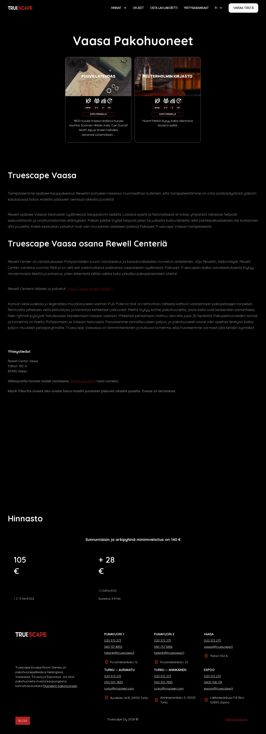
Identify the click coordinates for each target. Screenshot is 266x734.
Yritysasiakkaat (196, 8)
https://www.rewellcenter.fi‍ (90, 288)
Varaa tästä (243, 8)
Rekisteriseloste (236, 719)
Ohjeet (138, 8)
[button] (119, 8)
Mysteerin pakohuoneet (60, 686)
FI (216, 8)
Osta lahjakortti (164, 8)
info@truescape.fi (83, 381)
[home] (20, 8)
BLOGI (22, 720)
